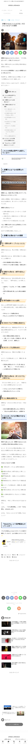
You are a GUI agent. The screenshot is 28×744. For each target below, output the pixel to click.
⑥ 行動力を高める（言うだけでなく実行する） (11, 132)
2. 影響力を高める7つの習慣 (9, 105)
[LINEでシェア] (20, 53)
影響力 (9, 557)
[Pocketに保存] (16, 53)
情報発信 (15, 557)
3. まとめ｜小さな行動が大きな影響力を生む (9, 139)
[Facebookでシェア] (7, 53)
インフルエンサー (21, 554)
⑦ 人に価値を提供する (11, 136)
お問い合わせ (7, 739)
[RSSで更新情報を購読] (19, 608)
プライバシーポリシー (20, 739)
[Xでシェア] (3, 53)
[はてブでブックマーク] (12, 53)
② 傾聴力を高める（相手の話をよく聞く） (11, 114)
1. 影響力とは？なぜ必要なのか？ (9, 101)
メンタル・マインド (7, 554)
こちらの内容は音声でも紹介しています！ (10, 96)
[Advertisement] (14, 576)
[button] (25, 53)
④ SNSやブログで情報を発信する (11, 122)
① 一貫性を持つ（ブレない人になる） (11, 110)
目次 (10, 91)
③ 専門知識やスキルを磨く (11, 118)
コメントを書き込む (14, 724)
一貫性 (4, 557)
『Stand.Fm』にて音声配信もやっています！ (9, 144)
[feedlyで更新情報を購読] (9, 608)
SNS (15, 554)
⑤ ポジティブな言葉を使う (11, 126)
